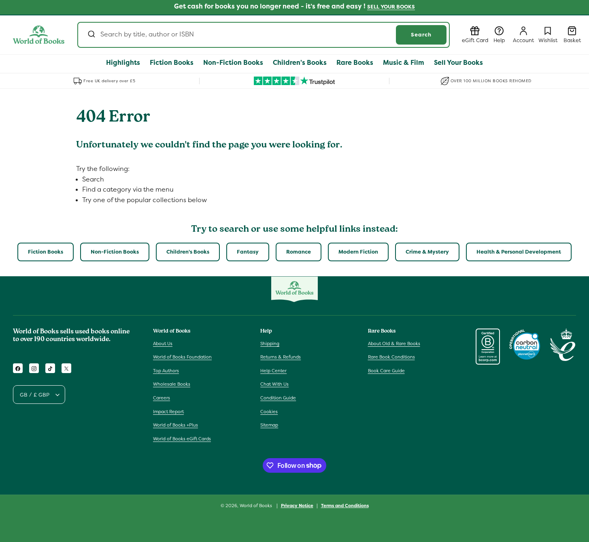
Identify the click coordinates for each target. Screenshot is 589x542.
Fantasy (248, 252)
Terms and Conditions (345, 505)
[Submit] (90, 35)
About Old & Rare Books (394, 343)
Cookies (269, 411)
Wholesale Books (171, 384)
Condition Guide (278, 397)
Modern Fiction (358, 252)
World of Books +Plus (175, 425)
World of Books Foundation (182, 356)
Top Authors (166, 370)
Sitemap (269, 425)
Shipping (269, 343)
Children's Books (187, 252)
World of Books (256, 505)
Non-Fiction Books (115, 252)
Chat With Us (274, 384)
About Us (162, 343)
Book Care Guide (386, 370)
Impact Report (168, 411)
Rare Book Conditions (391, 356)
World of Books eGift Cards (182, 438)
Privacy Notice (297, 505)
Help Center (273, 370)
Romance (298, 252)
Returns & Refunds (280, 356)
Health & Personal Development (518, 252)
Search (421, 35)
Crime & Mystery (427, 252)
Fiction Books (45, 252)
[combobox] (263, 35)
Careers (161, 397)
